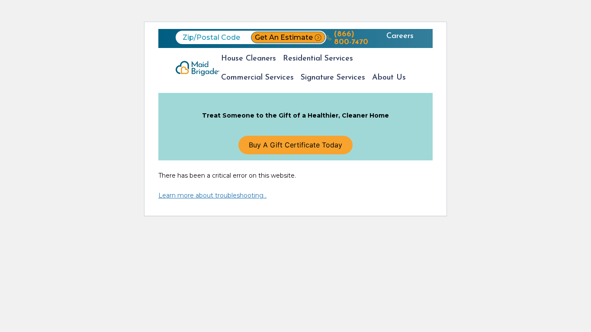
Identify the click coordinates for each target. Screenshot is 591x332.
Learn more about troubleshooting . (212, 195)
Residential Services (318, 59)
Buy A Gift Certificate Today (295, 144)
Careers (400, 36)
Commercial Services (257, 78)
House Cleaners (248, 59)
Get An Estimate (284, 37)
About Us (389, 78)
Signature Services (333, 78)
